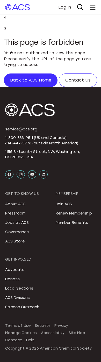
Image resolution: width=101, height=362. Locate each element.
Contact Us (78, 80)
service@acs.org (21, 129)
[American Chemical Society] (17, 7)
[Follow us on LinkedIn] (43, 174)
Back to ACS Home (30, 80)
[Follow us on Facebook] (9, 174)
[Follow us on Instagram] (21, 174)
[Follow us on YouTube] (32, 174)
